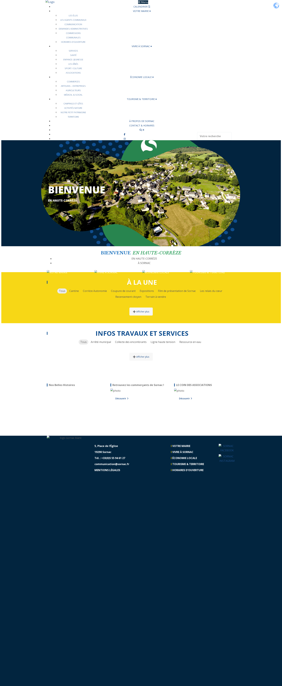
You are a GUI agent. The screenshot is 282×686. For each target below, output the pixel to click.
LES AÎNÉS (73, 63)
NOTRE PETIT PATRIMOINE (73, 112)
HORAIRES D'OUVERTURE (188, 470)
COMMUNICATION (73, 24)
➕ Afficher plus (141, 311)
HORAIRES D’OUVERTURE (73, 41)
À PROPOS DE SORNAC (141, 121)
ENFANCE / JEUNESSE (73, 59)
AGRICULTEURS (73, 90)
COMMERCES (73, 81)
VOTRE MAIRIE (141, 11)
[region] (77, 408)
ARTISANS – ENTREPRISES (73, 85)
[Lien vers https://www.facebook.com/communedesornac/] (124, 134)
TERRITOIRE (73, 116)
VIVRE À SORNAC (141, 46)
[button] (23, 193)
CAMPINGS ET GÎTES (73, 103)
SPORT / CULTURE (73, 68)
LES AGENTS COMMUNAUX (73, 19)
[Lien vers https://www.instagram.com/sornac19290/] (125, 138)
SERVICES (73, 50)
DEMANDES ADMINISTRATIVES (73, 28)
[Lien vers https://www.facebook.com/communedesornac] (227, 448)
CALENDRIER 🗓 (141, 6)
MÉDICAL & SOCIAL (73, 94)
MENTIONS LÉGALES (107, 470)
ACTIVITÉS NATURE (73, 107)
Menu (144, 2)
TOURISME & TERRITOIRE (141, 99)
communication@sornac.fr (111, 464)
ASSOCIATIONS (73, 72)
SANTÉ (73, 55)
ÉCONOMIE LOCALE (141, 77)
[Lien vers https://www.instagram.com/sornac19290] (227, 458)
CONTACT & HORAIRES (141, 125)
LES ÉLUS (73, 15)
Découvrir (120, 398)
